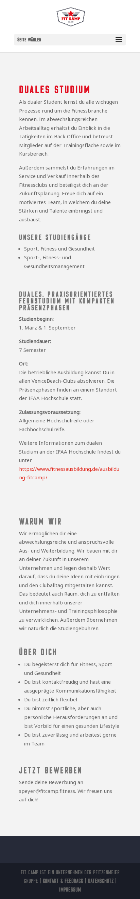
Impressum (70, 889)
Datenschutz (100, 880)
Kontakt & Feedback (63, 880)
